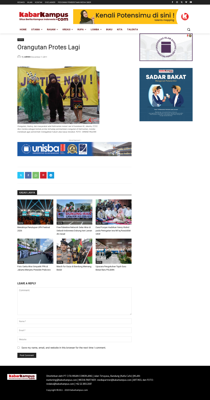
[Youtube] (191, 2)
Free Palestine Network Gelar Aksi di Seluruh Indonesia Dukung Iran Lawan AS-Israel (74, 230)
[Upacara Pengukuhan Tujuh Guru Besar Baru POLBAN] (114, 251)
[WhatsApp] (35, 175)
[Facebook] (172, 2)
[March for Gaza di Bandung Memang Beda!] (75, 251)
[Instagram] (177, 2)
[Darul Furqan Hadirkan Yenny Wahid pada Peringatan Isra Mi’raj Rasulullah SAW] (114, 212)
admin (27, 56)
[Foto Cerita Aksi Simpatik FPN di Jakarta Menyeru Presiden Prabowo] (35, 251)
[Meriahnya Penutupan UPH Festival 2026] (35, 212)
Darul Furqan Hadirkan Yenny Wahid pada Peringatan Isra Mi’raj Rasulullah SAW (113, 230)
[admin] (19, 56)
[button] (189, 29)
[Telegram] (51, 175)
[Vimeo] (186, 2)
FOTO (20, 40)
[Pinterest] (43, 175)
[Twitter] (182, 2)
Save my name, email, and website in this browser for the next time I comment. (63, 347)
